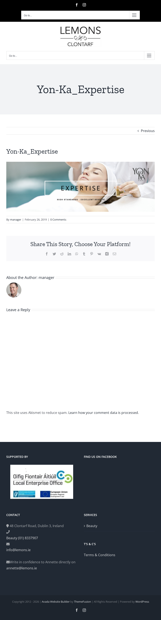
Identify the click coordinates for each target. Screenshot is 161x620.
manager (15, 219)
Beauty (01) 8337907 (22, 538)
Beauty (91, 526)
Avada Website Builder (56, 601)
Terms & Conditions (99, 555)
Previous (148, 130)
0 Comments (58, 219)
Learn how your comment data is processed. (103, 412)
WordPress (142, 601)
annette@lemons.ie (21, 568)
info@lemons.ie (18, 550)
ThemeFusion (82, 601)
